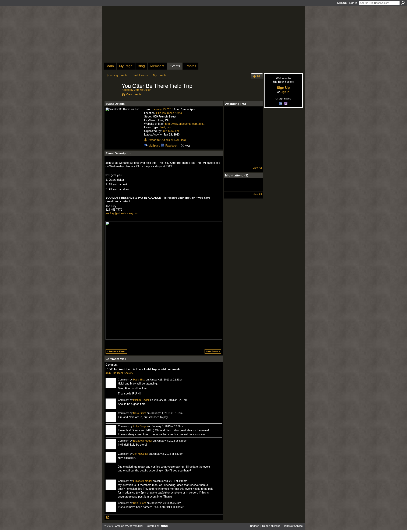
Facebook (171, 145)
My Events (159, 75)
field (162, 127)
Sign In (353, 2)
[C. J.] (243, 128)
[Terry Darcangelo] (243, 162)
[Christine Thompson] (254, 150)
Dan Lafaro (139, 503)
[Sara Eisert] (232, 117)
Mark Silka (139, 379)
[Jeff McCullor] (112, 95)
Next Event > (213, 351)
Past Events (140, 75)
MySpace (154, 145)
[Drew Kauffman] (232, 139)
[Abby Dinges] (232, 188)
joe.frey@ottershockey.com (122, 213)
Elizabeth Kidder (142, 440)
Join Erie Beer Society (119, 373)
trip (168, 127)
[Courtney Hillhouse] (254, 128)
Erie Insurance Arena (169, 113)
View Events (133, 94)
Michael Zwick (141, 400)
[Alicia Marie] (254, 162)
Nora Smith (139, 413)
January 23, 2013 (162, 109)
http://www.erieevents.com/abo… (185, 123)
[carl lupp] (232, 150)
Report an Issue (271, 525)
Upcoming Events (116, 75)
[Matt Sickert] (254, 117)
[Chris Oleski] (243, 117)
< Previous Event (116, 351)
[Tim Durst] (232, 162)
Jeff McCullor (142, 89)
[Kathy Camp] (243, 150)
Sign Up (342, 2)
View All (257, 167)
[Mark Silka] (232, 128)
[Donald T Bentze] (243, 139)
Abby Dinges (140, 426)
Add (259, 76)
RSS (108, 517)
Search (403, 3)
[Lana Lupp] (254, 139)
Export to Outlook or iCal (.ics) (167, 139)
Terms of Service (293, 525)
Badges (254, 525)
